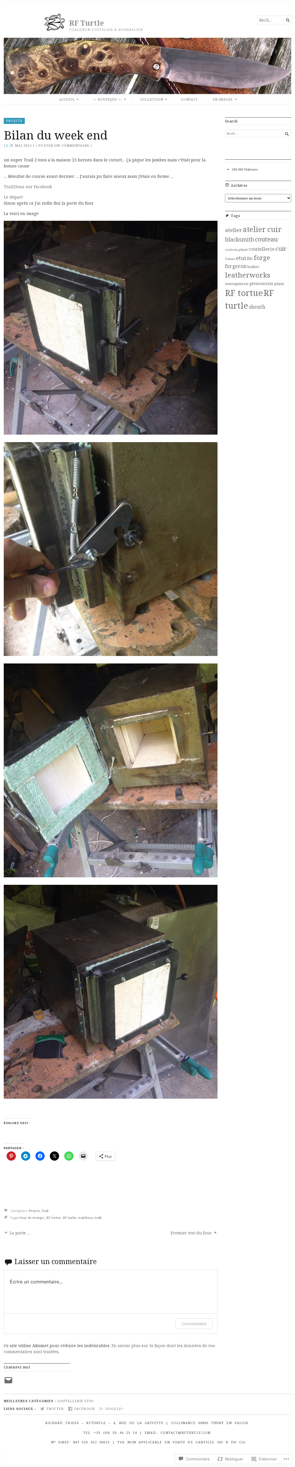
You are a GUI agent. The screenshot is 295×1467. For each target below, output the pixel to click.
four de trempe (32, 1217)
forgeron (236, 266)
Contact (189, 99)
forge (262, 257)
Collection (151, 99)
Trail (44, 1210)
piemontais (261, 283)
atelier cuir (262, 229)
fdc (250, 258)
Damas (230, 259)
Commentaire (194, 1323)
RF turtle (70, 1217)
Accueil (67, 99)
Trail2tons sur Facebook (28, 186)
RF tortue (53, 1217)
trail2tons (85, 1217)
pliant (279, 283)
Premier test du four (191, 1233)
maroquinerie (237, 283)
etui (241, 257)
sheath (257, 306)
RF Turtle (86, 23)
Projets (14, 120)
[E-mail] (8, 1380)
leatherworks (247, 275)
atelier (233, 229)
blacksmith (239, 239)
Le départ (13, 197)
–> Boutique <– (107, 99)
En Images (223, 99)
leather (253, 266)
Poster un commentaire (63, 145)
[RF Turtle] (147, 66)
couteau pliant (236, 249)
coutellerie (262, 249)
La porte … (20, 1233)
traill (97, 1217)
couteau (266, 239)
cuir (281, 248)
